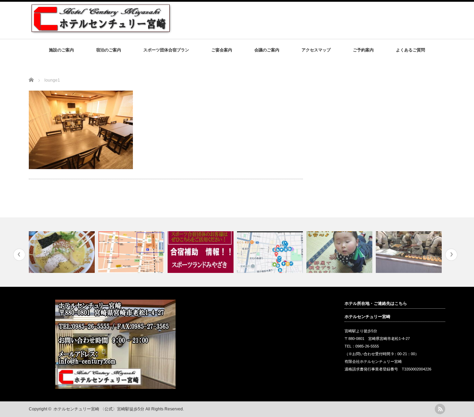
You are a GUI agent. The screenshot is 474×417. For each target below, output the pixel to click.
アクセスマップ (316, 50)
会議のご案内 (266, 50)
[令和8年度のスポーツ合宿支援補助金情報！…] (201, 252)
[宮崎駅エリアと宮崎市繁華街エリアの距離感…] (132, 252)
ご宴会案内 (221, 50)
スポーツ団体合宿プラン (166, 50)
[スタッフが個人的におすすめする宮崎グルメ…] (409, 252)
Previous (19, 255)
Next (451, 255)
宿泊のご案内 (108, 50)
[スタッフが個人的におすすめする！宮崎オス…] (62, 252)
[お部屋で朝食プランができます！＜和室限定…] (340, 252)
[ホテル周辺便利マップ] (271, 252)
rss (440, 409)
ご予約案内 (363, 50)
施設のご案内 (61, 50)
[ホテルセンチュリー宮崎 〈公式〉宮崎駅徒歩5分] (100, 31)
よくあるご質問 (410, 50)
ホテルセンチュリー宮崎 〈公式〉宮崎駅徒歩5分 (98, 409)
